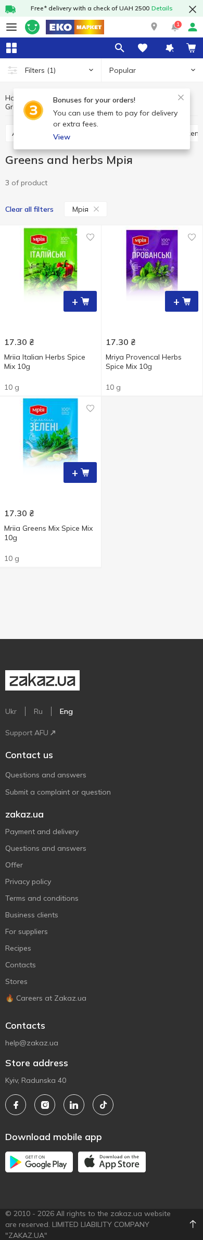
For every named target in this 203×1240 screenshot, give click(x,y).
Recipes (18, 948)
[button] (154, 27)
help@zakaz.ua (31, 1042)
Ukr (11, 711)
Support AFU (26, 732)
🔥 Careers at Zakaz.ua (45, 998)
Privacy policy (28, 881)
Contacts (20, 964)
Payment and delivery (42, 831)
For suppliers (26, 931)
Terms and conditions (42, 898)
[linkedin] (74, 1104)
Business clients (31, 914)
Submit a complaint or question (58, 792)
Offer (14, 865)
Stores (16, 981)
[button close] (192, 9)
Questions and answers (45, 774)
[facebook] (15, 1104)
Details (162, 8)
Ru (38, 711)
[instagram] (44, 1104)
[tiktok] (103, 1104)
